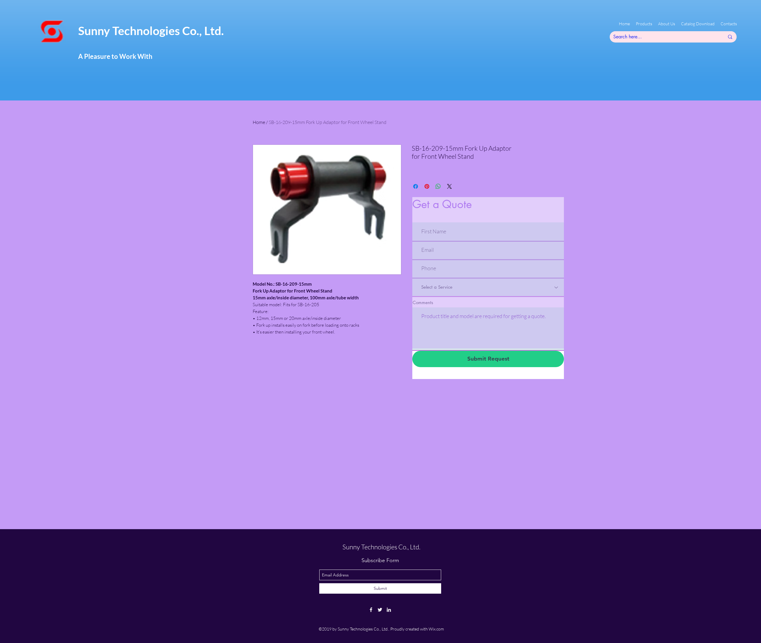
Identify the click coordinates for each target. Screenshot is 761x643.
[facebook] (371, 610)
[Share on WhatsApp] (438, 186)
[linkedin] (389, 610)
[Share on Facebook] (415, 186)
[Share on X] (449, 186)
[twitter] (380, 610)
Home (259, 122)
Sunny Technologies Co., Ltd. (151, 30)
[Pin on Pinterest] (426, 186)
